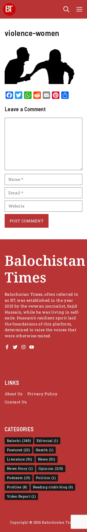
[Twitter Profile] (15, 347)
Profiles (17, 487)
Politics (46, 478)
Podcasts (18, 478)
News (46, 459)
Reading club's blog (53, 487)
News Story (20, 468)
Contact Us (16, 402)
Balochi (19, 440)
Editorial (47, 440)
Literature (19, 459)
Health (44, 450)
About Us (14, 393)
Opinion (51, 468)
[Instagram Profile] (23, 347)
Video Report (21, 496)
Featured (18, 450)
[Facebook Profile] (7, 347)
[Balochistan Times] (9, 9)
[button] (66, 9)
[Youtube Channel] (31, 347)
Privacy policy (42, 393)
